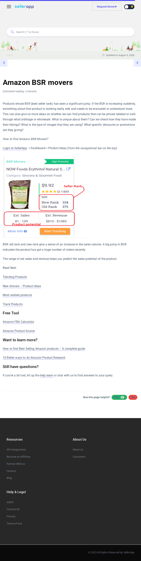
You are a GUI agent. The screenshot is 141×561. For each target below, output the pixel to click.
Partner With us (16, 463)
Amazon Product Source (19, 331)
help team (46, 375)
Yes (118, 397)
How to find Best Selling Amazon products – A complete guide (44, 348)
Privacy (11, 516)
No (133, 397)
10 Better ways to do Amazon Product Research (34, 357)
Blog (9, 477)
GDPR (10, 502)
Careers (11, 471)
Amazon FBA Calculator (18, 321)
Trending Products (15, 277)
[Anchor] (21, 313)
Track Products (13, 304)
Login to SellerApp (15, 148)
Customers (79, 456)
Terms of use (14, 523)
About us (78, 449)
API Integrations (16, 449)
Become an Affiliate (18, 456)
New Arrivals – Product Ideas (22, 286)
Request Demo (105, 6)
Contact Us (13, 509)
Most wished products (17, 295)
